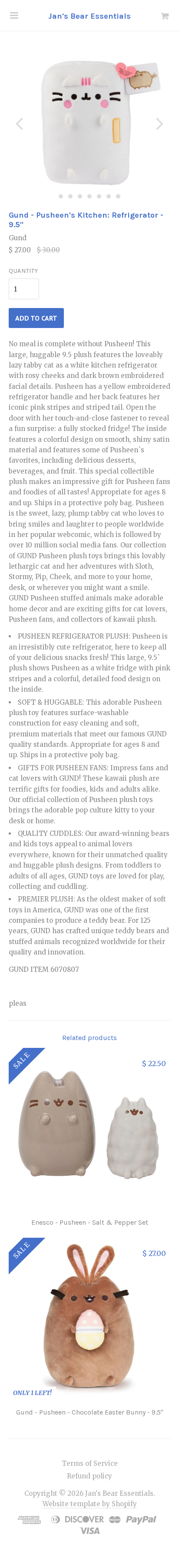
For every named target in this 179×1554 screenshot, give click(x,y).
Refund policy (89, 1476)
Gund (18, 238)
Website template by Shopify (90, 1504)
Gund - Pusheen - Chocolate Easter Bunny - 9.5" (89, 1412)
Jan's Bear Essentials (89, 16)
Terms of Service (90, 1463)
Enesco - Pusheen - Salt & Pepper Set (89, 1222)
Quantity (23, 271)
